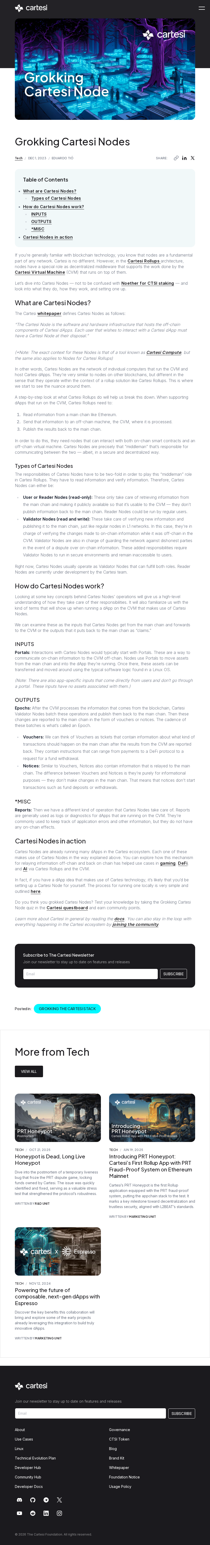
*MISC (37, 228)
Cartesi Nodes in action (48, 237)
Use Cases (24, 1439)
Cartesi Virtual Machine (40, 272)
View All (29, 1071)
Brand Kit (116, 1458)
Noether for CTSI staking (147, 283)
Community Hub (28, 1477)
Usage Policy (120, 1486)
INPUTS (39, 214)
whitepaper (49, 313)
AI (25, 868)
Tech (19, 158)
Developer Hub (28, 1467)
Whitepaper (119, 1467)
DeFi (182, 863)
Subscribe (173, 973)
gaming (167, 863)
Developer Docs (29, 1486)
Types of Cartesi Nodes (56, 198)
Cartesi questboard (67, 907)
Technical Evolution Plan (35, 1458)
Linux (19, 1448)
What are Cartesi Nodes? (49, 191)
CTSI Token (119, 1439)
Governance (119, 1429)
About (20, 1429)
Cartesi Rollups (144, 260)
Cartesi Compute (163, 352)
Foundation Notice (124, 1477)
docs (119, 918)
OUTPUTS (41, 221)
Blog (113, 1448)
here (36, 891)
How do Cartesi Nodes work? (53, 206)
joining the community (135, 924)
